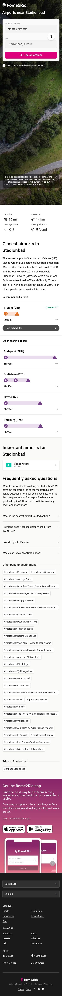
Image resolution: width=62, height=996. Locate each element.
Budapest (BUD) (14, 351)
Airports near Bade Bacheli (17, 678)
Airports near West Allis (15, 643)
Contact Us (36, 943)
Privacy (21, 989)
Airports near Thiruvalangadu (18, 629)
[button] (31, 55)
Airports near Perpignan (16, 572)
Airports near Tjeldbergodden (18, 671)
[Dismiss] (56, 177)
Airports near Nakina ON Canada (20, 636)
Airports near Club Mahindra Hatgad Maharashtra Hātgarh (31, 607)
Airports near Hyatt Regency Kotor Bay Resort (26, 593)
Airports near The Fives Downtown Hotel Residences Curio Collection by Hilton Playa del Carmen (31, 714)
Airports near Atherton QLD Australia (22, 657)
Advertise (35, 938)
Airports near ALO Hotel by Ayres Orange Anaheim (28, 728)
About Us (7, 933)
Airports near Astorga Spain (17, 579)
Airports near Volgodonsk (16, 721)
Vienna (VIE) (12, 307)
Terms (28, 989)
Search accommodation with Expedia (24, 65)
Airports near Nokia (13, 699)
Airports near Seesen (37, 699)
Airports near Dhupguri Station (19, 600)
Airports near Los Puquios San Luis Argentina (26, 742)
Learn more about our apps (16, 818)
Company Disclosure (44, 984)
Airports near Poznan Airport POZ (20, 621)
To (6, 38)
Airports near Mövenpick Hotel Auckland (23, 749)
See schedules (14, 328)
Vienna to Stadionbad (14, 769)
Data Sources (37, 963)
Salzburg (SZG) (13, 420)
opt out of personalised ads (20, 184)
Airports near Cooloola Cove (17, 614)
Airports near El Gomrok (16, 735)
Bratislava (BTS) (14, 374)
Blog (5, 921)
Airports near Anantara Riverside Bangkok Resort (28, 650)
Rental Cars (36, 911)
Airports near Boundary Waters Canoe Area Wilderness (31, 586)
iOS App (9, 956)
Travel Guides (37, 916)
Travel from (12, 23)
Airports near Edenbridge (16, 664)
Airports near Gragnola (42, 735)
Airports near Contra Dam (16, 685)
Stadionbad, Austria (20, 44)
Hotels (6, 911)
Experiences (8, 916)
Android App (40, 956)
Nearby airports (17, 29)
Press (34, 933)
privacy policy (43, 182)
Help (5, 943)
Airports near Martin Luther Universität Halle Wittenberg (31, 692)
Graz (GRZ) (11, 397)
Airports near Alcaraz (40, 643)
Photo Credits (9, 963)
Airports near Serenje (14, 706)
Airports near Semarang (43, 572)
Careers (6, 938)
